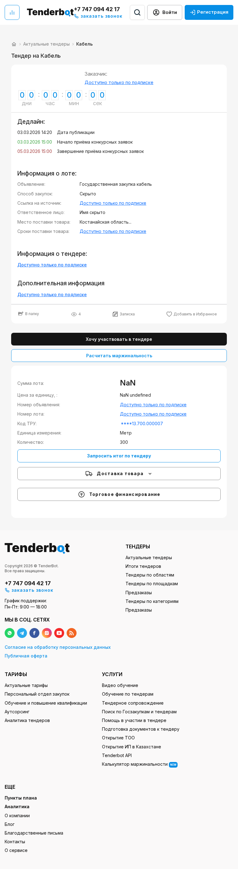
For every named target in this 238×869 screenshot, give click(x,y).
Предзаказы (139, 592)
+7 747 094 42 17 (97, 9)
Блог (10, 824)
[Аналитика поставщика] (12, 12)
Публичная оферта (26, 655)
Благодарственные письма (34, 833)
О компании (17, 815)
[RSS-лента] (72, 633)
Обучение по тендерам (127, 694)
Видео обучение (120, 685)
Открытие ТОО (118, 737)
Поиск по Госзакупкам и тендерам (139, 711)
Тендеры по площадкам (152, 583)
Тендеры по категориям (152, 601)
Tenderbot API (117, 755)
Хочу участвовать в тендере (119, 339)
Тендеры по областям (150, 574)
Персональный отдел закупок (37, 694)
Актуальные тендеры (149, 557)
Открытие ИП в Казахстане (131, 746)
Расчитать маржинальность (119, 355)
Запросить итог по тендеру (119, 455)
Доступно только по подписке (119, 82)
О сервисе (16, 850)
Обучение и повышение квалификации (46, 703)
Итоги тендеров (143, 566)
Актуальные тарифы (26, 685)
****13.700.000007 (142, 423)
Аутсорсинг (17, 711)
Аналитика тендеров (27, 720)
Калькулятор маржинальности (139, 764)
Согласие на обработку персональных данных (58, 647)
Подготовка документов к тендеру (140, 729)
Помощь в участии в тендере (134, 720)
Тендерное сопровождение (133, 703)
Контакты (15, 841)
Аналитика (17, 806)
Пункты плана (21, 797)
